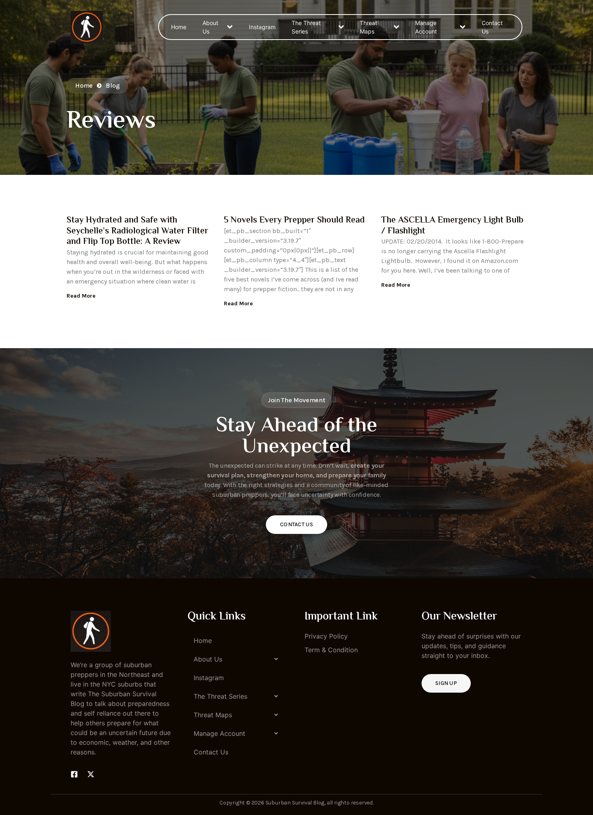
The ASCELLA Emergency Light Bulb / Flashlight (452, 226)
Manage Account (426, 27)
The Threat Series (306, 27)
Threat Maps (368, 27)
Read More (81, 295)
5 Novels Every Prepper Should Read (294, 220)
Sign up (446, 683)
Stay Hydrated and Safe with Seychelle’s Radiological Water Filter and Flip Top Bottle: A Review (137, 231)
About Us (210, 27)
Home (178, 26)
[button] (238, 659)
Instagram (262, 26)
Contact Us (492, 27)
